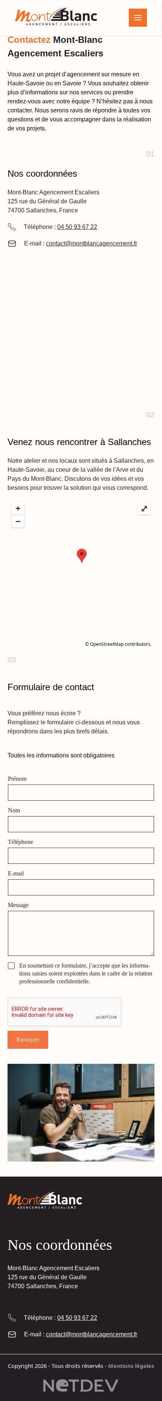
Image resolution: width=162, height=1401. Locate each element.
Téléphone (20, 842)
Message (18, 905)
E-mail (16, 873)
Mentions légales (131, 1365)
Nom (14, 810)
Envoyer (28, 1039)
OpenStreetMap (107, 644)
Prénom (17, 778)
